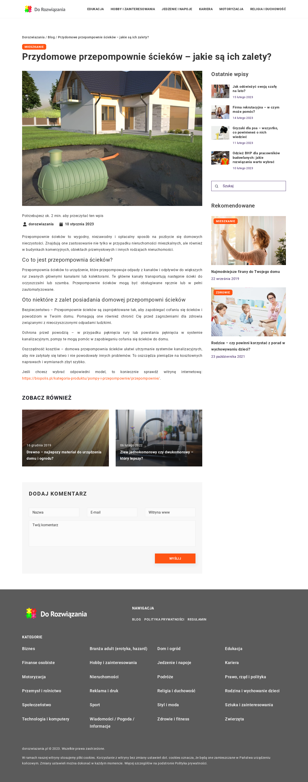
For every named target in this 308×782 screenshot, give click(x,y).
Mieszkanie (34, 46)
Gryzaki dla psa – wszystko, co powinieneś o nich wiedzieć (255, 132)
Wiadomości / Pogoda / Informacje (112, 723)
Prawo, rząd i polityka (245, 676)
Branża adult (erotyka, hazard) (118, 648)
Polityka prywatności (164, 619)
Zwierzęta (234, 719)
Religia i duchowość (268, 9)
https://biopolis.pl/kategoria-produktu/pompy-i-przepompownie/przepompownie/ (91, 378)
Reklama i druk (104, 690)
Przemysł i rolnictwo (41, 690)
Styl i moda (168, 704)
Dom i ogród (169, 648)
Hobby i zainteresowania (133, 9)
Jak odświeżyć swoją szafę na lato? (255, 89)
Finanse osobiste (38, 662)
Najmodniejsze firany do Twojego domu (245, 271)
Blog (136, 619)
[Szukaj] (216, 186)
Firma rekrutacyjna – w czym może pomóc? (256, 109)
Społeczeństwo (36, 704)
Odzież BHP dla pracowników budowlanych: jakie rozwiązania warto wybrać (256, 157)
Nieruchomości (104, 676)
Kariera (206, 9)
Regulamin (197, 619)
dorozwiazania (41, 224)
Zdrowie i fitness (173, 719)
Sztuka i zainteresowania (249, 704)
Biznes (28, 648)
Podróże (165, 676)
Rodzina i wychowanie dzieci (252, 690)
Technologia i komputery (45, 719)
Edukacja (95, 9)
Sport (95, 704)
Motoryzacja (231, 9)
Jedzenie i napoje (177, 9)
